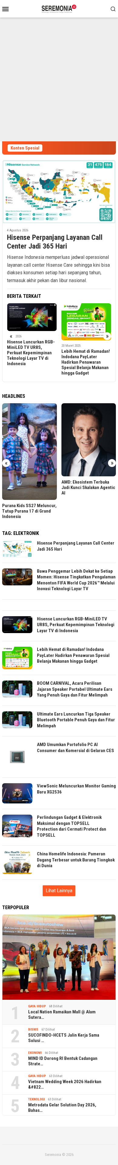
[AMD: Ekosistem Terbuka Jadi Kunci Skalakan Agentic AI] (88, 439)
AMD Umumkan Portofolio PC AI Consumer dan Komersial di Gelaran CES (75, 747)
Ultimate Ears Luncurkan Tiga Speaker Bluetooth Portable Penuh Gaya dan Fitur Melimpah (76, 720)
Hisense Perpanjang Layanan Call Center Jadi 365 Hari (55, 241)
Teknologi (36, 1099)
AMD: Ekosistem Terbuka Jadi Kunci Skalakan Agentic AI (88, 487)
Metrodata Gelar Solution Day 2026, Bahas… (62, 1107)
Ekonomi (35, 1053)
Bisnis (33, 1029)
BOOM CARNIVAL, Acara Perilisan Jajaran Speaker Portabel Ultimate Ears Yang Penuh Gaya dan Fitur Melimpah (74, 689)
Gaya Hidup (37, 1006)
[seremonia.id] (59, 8)
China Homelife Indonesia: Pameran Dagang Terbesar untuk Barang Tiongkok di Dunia (76, 859)
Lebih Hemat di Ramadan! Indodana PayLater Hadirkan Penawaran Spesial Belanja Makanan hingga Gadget (85, 362)
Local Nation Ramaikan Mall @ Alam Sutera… (62, 1014)
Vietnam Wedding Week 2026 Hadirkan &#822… (64, 1084)
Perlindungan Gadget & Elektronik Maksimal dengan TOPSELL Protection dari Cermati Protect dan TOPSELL (71, 826)
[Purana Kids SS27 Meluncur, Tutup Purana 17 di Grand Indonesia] (29, 451)
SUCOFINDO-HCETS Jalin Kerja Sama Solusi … (63, 1037)
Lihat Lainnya (59, 890)
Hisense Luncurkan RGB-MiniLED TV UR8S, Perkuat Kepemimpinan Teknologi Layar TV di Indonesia (31, 352)
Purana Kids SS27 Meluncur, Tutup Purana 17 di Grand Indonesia (29, 511)
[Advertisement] (59, 79)
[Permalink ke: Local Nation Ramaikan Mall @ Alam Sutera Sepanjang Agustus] (59, 957)
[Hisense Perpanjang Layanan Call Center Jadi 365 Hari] (59, 192)
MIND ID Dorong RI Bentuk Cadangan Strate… (62, 1061)
